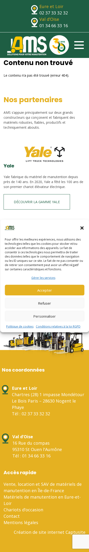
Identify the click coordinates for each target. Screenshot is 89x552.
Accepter (44, 290)
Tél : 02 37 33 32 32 (31, 413)
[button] (82, 228)
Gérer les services (43, 278)
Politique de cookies (19, 326)
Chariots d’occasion (23, 510)
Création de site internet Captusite (49, 532)
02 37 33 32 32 (53, 13)
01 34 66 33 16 (53, 25)
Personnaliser (44, 316)
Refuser (44, 303)
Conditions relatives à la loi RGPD (58, 326)
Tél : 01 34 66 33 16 (31, 456)
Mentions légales (21, 522)
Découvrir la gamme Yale (37, 202)
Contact (12, 516)
